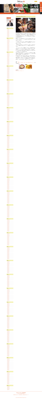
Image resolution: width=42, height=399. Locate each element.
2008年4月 (8, 283)
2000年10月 (8, 388)
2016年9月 (8, 167)
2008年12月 (8, 275)
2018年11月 (8, 137)
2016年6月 (8, 170)
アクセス (35, 3)
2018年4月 (8, 144)
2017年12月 (8, 150)
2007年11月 (8, 290)
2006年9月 (8, 306)
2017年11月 (8, 151)
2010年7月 (8, 252)
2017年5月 (8, 157)
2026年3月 (8, 34)
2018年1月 (8, 147)
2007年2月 (8, 299)
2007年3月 (8, 298)
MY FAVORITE (21, 13)
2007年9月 (8, 292)
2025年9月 (8, 42)
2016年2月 (8, 174)
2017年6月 (8, 156)
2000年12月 (8, 386)
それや (26, 62)
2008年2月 (8, 285)
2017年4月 (8, 158)
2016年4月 (8, 172)
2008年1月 (8, 286)
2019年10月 (8, 124)
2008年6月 (8, 281)
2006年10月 (8, 305)
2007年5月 (8, 296)
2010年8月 (8, 251)
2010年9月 (8, 250)
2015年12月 (8, 178)
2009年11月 (8, 262)
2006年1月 (8, 314)
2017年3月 (8, 159)
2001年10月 (8, 374)
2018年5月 (8, 143)
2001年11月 (8, 373)
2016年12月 (8, 164)
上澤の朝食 (15, 3)
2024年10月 (8, 55)
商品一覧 (11, 3)
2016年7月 (8, 169)
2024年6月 (8, 59)
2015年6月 (8, 184)
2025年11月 (8, 40)
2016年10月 (8, 166)
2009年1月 (8, 272)
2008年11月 (8, 276)
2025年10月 (8, 41)
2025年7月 (8, 44)
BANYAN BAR (17, 13)
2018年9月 (8, 139)
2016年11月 (8, 165)
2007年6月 (8, 295)
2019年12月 (8, 122)
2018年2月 (8, 146)
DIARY (14, 13)
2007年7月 (8, 294)
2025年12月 (8, 39)
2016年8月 (8, 168)
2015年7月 (8, 183)
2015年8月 (8, 182)
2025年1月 (8, 50)
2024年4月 (8, 61)
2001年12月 (8, 372)
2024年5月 (8, 60)
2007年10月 (8, 291)
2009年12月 (8, 261)
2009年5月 (8, 268)
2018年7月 (8, 141)
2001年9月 (8, 375)
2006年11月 (8, 304)
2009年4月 (8, 269)
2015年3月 (8, 187)
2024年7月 (8, 58)
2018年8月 (8, 140)
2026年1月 (8, 36)
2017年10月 (8, 152)
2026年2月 (8, 35)
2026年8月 (8, 29)
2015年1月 (8, 189)
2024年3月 (8, 62)
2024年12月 (8, 53)
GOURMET (26, 13)
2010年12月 (8, 247)
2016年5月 (8, 171)
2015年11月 (8, 179)
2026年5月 (8, 32)
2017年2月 (8, 160)
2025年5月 (8, 46)
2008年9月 (8, 278)
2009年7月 (8, 266)
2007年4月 (8, 297)
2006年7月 (8, 308)
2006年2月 (8, 313)
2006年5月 (8, 310)
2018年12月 (8, 136)
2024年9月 (8, 56)
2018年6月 (8, 142)
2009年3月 (8, 270)
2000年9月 (8, 389)
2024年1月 (8, 64)
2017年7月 (8, 155)
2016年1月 (8, 175)
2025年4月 (8, 47)
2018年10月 (8, 138)
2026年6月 (8, 31)
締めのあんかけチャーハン (31, 62)
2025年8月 (8, 43)
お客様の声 (23, 3)
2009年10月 (8, 263)
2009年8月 (8, 265)
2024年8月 (8, 57)
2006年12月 (8, 303)
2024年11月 (8, 54)
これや (24, 62)
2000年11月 (8, 387)
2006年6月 (8, 309)
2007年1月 (8, 300)
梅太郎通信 (19, 3)
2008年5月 (8, 282)
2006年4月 (8, 311)
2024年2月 (8, 63)
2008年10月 (8, 277)
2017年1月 (8, 161)
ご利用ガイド (31, 3)
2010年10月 (8, 249)
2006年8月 (8, 307)
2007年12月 (8, 289)
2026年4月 (8, 33)
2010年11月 (8, 248)
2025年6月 (8, 45)
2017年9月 (8, 153)
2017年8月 (8, 154)
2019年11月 (8, 123)
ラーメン (18, 61)
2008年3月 (8, 284)
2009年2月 (8, 271)
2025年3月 (8, 48)
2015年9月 (8, 181)
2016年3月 (8, 173)
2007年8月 (8, 293)
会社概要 (27, 3)
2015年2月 (8, 188)
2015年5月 (8, 185)
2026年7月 (8, 30)
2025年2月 (8, 49)
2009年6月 (8, 267)
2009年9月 (8, 264)
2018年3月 (8, 145)
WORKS (29, 13)
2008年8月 (8, 279)
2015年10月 (8, 180)
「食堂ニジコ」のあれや (20, 62)
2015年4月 (8, 186)
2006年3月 (8, 312)
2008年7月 (8, 280)
